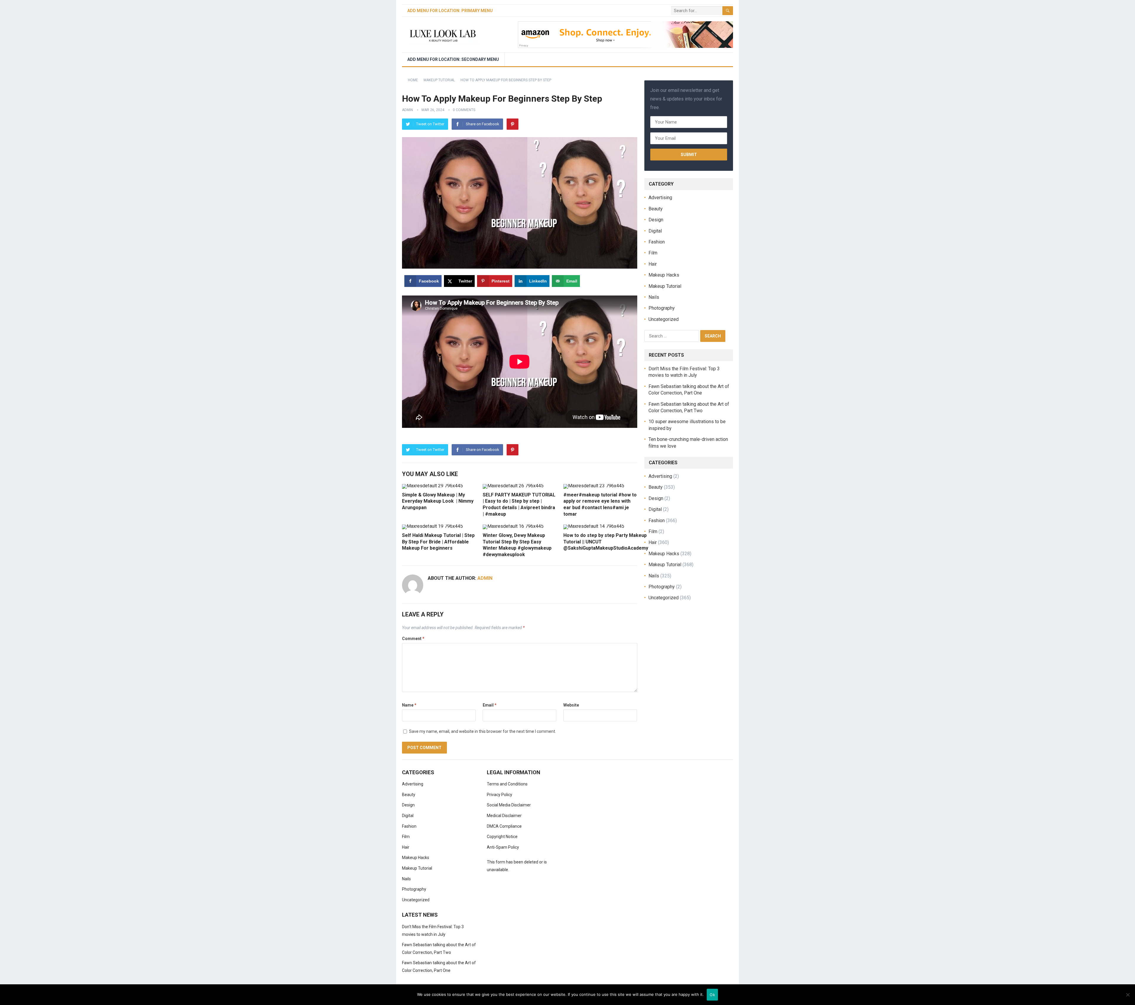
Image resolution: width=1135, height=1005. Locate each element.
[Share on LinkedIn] (6, 515)
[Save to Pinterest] (6, 502)
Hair (652, 264)
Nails (653, 297)
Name (409, 705)
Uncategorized (663, 319)
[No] (1128, 995)
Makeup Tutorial (439, 80)
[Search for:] (672, 335)
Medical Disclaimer (504, 815)
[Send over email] (6, 529)
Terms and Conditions (507, 784)
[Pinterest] (512, 124)
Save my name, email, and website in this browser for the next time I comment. (482, 731)
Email (490, 705)
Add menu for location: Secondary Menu (453, 59)
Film (652, 253)
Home (413, 80)
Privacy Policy (499, 794)
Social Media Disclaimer (509, 805)
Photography (661, 308)
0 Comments (464, 110)
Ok (712, 994)
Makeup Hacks (663, 275)
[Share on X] (6, 489)
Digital (655, 231)
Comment (413, 638)
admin (407, 110)
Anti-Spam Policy (503, 847)
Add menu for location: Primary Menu (450, 10)
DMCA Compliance (504, 826)
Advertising (660, 197)
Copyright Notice (502, 836)
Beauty (655, 209)
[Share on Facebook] (6, 476)
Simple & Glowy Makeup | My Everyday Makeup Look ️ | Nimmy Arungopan (438, 501)
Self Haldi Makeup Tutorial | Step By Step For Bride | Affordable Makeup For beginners (438, 541)
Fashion (656, 242)
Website (571, 705)
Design (655, 220)
